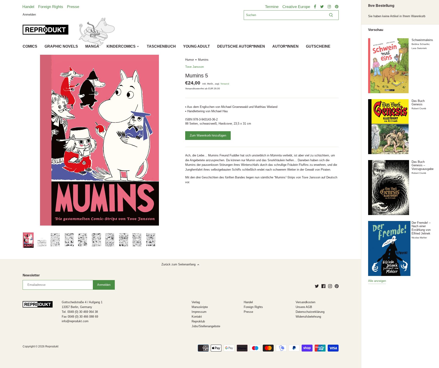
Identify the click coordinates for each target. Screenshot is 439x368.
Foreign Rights (50, 7)
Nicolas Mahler (419, 237)
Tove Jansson (194, 66)
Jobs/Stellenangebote (206, 326)
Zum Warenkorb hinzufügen (208, 135)
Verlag (196, 302)
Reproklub (198, 321)
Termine (271, 7)
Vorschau (375, 30)
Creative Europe (296, 7)
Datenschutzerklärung (310, 311)
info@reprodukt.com (75, 321)
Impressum (199, 311)
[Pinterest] (337, 286)
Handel (28, 7)
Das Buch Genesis (418, 102)
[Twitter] (317, 286)
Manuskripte (200, 307)
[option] (28, 240)
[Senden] (331, 15)
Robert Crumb (419, 108)
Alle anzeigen (377, 281)
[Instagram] (330, 286)
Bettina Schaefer (420, 44)
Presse (73, 7)
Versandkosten (305, 302)
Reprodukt (51, 346)
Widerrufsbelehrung (308, 316)
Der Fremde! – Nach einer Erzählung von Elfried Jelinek (421, 228)
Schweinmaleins (422, 40)
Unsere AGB (304, 307)
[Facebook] (323, 286)
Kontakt (197, 316)
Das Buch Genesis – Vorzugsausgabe (423, 165)
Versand (224, 83)
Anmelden (29, 14)
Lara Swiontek (419, 48)
